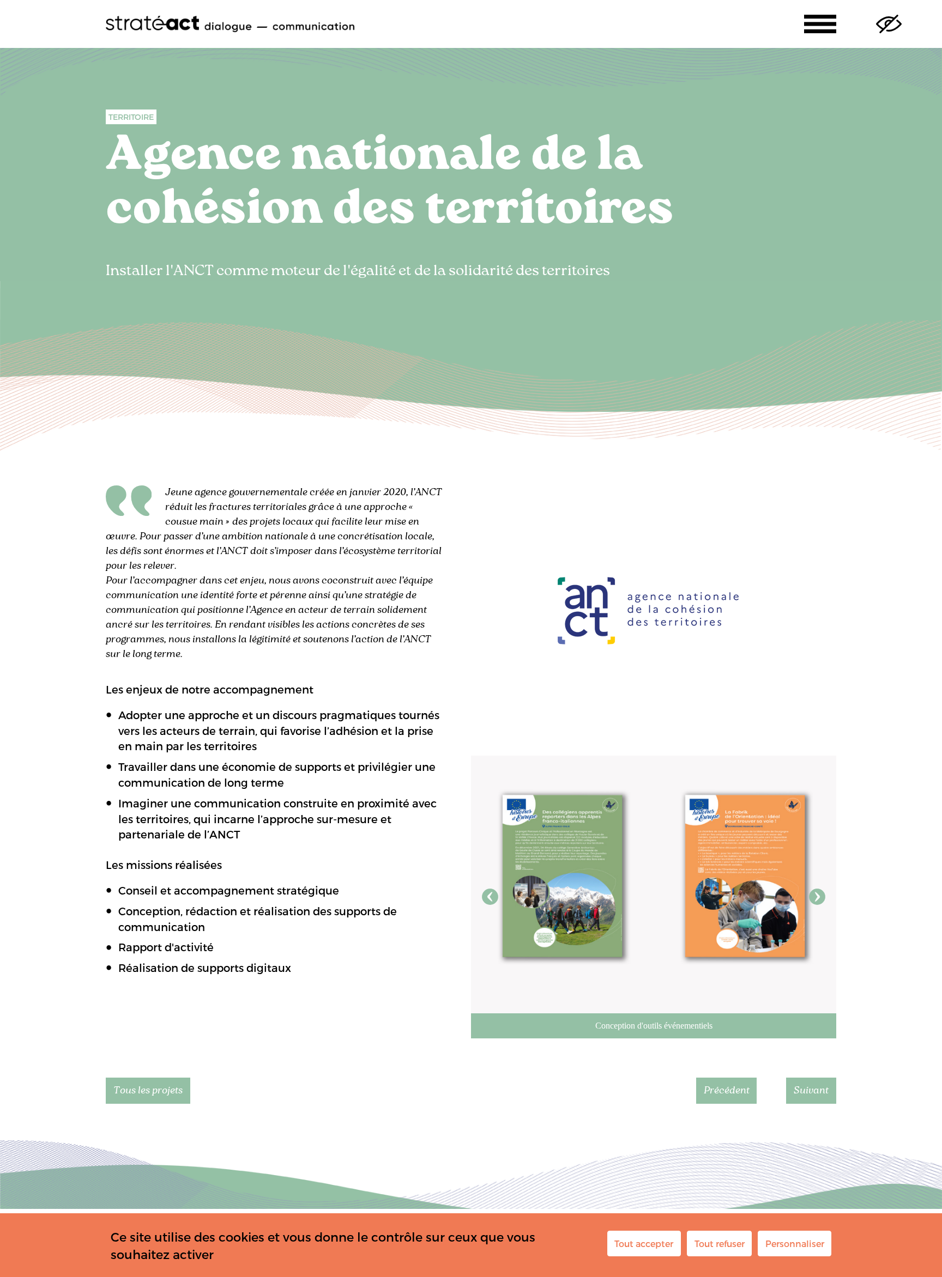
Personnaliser (794, 1243)
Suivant (817, 897)
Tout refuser (720, 1243)
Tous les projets (148, 1091)
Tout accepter (643, 1243)
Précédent (490, 897)
